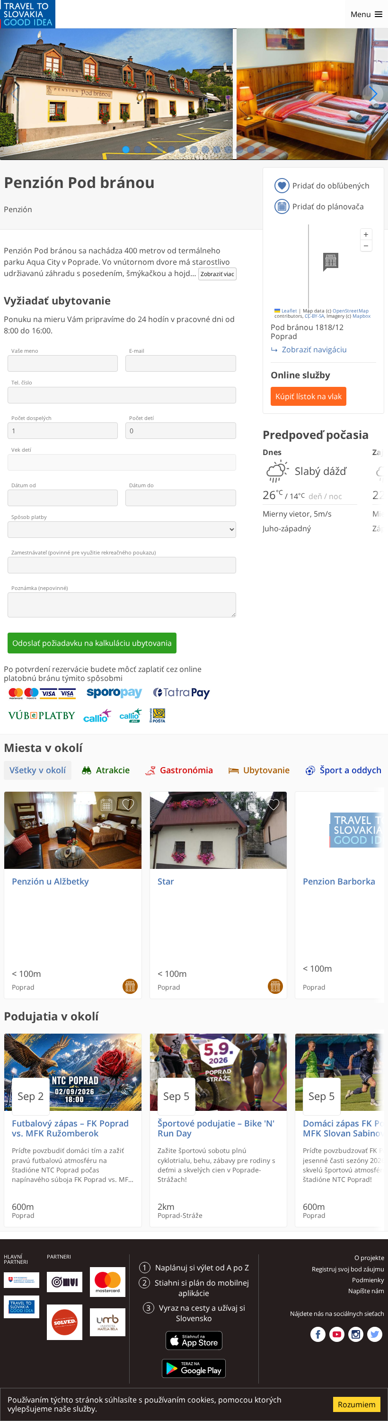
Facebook (318, 1334)
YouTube (336, 1334)
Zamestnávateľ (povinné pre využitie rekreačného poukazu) (83, 552)
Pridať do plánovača (328, 206)
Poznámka (39, 588)
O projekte (369, 1257)
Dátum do (141, 485)
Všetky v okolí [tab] (37, 770)
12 (251, 149)
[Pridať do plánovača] (106, 804)
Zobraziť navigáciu (314, 349)
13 (262, 149)
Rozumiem (357, 1404)
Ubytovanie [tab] (266, 770)
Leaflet (288, 311)
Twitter (374, 1334)
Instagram (355, 1334)
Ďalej (372, 93)
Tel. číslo (21, 382)
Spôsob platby (29, 517)
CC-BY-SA (314, 316)
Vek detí (21, 450)
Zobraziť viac (217, 274)
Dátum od (23, 485)
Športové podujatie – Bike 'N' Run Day (216, 1128)
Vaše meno (24, 351)
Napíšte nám (366, 1291)
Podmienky (368, 1280)
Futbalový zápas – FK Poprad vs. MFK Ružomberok (70, 1128)
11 (239, 149)
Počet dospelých (31, 418)
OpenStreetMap (351, 311)
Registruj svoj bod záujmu (348, 1269)
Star (166, 881)
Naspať (15, 93)
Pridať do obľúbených (331, 185)
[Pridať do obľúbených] (128, 804)
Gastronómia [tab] (186, 770)
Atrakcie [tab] (113, 770)
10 (228, 149)
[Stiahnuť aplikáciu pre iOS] (194, 1351)
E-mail (136, 351)
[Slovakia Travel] (27, 14)
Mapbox (361, 316)
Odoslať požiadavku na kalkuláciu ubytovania (92, 643)
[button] (366, 234)
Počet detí (141, 418)
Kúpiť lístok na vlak (308, 396)
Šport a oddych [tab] (350, 770)
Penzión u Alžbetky (50, 881)
